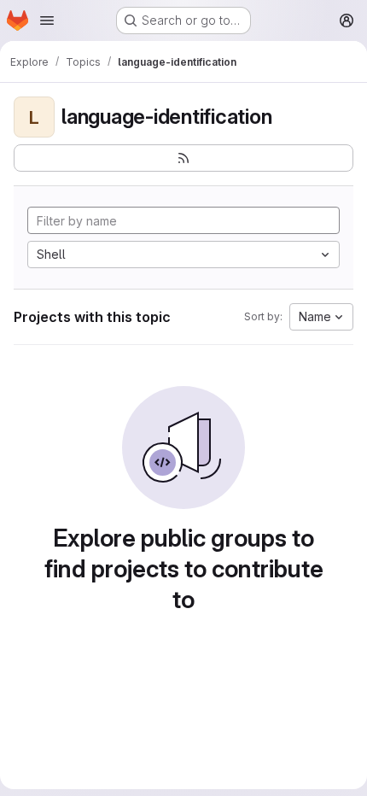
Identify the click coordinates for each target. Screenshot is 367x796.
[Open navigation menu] (47, 20)
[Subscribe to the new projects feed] (183, 158)
